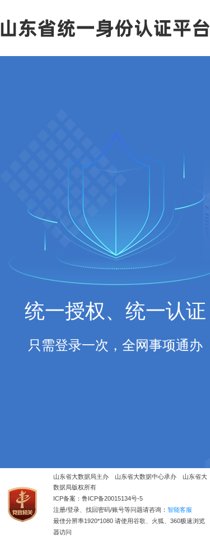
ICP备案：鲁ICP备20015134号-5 (98, 499)
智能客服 (179, 510)
